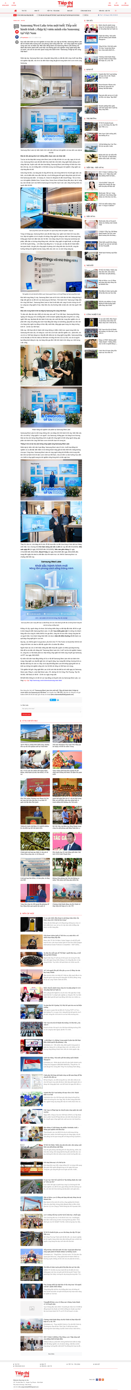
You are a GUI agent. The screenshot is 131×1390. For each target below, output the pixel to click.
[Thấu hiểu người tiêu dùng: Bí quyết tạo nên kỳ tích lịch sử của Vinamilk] (91, 245)
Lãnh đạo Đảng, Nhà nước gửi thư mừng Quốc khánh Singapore (61, 1059)
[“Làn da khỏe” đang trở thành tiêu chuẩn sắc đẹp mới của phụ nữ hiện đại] (91, 186)
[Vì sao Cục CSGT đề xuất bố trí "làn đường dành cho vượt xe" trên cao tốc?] (31, 1186)
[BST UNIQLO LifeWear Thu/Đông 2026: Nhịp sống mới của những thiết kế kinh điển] (31, 1343)
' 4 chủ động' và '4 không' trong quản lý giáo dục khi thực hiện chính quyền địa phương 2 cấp (62, 1041)
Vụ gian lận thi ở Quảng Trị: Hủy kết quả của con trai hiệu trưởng (63, 1006)
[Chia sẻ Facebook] (17, 37)
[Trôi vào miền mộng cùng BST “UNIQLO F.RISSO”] (91, 207)
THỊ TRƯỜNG (91, 119)
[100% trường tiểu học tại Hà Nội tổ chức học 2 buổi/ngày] (31, 1221)
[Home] (17, 32)
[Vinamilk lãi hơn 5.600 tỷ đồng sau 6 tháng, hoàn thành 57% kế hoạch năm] (31, 1308)
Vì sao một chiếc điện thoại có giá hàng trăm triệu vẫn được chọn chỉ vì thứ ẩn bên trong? (61, 919)
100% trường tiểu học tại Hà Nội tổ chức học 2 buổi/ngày (62, 1215)
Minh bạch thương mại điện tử (108, 253)
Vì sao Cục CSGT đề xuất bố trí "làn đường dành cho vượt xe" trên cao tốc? (62, 1181)
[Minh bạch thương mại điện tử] (91, 256)
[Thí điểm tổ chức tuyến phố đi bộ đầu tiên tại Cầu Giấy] (31, 1273)
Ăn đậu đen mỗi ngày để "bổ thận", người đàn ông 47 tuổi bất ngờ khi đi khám (21, 15)
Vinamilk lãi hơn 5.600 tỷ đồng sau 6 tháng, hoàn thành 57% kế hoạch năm (62, 1303)
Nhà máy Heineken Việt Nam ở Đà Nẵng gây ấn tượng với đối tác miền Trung (67, 745)
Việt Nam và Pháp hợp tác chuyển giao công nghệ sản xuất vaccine (63, 1111)
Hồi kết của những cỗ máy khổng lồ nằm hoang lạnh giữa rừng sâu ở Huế (107, 303)
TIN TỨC (89, 21)
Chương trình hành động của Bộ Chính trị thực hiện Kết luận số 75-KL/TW (66, 905)
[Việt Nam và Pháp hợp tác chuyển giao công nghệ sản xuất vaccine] (31, 1116)
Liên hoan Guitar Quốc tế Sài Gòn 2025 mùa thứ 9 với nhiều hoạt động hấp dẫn (61, 936)
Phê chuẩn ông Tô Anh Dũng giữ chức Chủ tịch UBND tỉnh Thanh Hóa (67, 853)
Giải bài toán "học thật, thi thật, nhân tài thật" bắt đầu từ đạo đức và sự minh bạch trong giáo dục (62, 1373)
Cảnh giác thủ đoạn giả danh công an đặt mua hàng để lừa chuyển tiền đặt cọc (63, 1076)
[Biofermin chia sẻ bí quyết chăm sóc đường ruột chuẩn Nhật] (91, 224)
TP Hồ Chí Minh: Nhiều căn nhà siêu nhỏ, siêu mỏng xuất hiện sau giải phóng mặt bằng (63, 1146)
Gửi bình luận (26, 714)
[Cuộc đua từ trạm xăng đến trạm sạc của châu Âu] (91, 354)
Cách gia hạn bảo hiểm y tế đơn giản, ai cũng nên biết (35, 879)
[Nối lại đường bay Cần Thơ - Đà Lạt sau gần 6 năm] (91, 147)
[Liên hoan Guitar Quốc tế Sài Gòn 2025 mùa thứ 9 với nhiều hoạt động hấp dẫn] (31, 942)
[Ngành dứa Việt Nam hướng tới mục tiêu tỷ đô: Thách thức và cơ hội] (31, 1099)
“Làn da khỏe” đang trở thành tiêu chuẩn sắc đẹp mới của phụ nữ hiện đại (107, 184)
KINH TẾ (89, 70)
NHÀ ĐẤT (89, 265)
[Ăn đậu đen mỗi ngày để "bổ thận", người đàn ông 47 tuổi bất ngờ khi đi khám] (31, 959)
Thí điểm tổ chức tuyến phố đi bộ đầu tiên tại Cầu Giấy (62, 1267)
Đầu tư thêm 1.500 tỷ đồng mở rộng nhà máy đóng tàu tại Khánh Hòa (62, 1198)
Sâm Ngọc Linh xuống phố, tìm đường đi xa (58, 1354)
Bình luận (16, 26)
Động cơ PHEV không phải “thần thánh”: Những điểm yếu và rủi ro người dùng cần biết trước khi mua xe (108, 342)
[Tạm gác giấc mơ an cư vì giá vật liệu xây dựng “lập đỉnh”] (91, 98)
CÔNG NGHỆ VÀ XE (93, 314)
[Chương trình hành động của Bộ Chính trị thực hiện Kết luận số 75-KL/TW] (31, 1326)
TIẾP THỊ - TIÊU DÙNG (95, 168)
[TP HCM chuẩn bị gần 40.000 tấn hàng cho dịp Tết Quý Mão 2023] (31, 1238)
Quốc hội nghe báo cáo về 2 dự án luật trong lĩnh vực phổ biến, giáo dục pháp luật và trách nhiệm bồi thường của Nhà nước (67, 800)
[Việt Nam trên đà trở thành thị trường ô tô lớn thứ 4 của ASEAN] (31, 1029)
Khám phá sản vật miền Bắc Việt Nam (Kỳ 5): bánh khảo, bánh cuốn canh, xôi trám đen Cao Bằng (108, 156)
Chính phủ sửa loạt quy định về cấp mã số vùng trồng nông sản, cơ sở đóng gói (34, 853)
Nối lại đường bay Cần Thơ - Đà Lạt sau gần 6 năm (108, 145)
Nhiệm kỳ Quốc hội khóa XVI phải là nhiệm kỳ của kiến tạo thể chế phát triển (34, 827)
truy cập (26, 680)
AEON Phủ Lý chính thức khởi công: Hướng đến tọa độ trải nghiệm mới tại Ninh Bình (34, 745)
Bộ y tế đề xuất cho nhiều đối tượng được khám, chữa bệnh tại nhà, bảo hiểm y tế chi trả (34, 772)
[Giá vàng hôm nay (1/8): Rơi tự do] (31, 1168)
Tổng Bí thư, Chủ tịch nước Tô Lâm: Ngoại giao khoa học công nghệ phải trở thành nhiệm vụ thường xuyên (62, 1251)
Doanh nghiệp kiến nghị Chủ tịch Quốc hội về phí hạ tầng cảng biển (108, 107)
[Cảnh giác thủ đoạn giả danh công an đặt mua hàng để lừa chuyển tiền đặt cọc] (31, 1081)
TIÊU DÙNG (90, 216)
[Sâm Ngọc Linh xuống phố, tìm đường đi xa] (31, 1360)
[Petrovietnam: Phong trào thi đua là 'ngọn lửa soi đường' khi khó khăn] (91, 88)
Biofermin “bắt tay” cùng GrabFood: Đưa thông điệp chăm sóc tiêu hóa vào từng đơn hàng (108, 195)
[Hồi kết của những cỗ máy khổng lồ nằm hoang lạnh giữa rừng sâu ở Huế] (91, 305)
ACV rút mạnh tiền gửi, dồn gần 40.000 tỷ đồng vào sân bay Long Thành (65, 15)
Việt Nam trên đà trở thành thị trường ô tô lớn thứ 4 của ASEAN (62, 1024)
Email (109, 5)
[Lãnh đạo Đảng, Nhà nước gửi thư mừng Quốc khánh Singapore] (31, 1064)
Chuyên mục (125, 5)
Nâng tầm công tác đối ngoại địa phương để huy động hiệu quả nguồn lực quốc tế (34, 905)
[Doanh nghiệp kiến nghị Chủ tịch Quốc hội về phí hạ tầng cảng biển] (91, 109)
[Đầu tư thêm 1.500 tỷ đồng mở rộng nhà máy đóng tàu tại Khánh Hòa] (31, 1203)
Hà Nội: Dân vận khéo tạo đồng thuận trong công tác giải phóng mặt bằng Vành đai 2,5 (67, 827)
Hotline (13, 5)
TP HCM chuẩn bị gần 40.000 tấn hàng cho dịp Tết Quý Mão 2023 (62, 1233)
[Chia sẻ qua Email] (17, 42)
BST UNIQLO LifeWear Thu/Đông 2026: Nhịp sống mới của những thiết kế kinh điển (62, 1338)
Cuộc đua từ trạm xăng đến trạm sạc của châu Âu (108, 351)
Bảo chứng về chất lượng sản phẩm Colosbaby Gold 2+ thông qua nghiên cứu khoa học (61, 1128)
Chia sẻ (53, 699)
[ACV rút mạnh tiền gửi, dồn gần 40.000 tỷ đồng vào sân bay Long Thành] (31, 976)
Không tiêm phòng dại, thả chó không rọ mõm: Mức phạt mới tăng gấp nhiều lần (66, 879)
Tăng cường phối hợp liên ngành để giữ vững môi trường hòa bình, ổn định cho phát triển (67, 772)
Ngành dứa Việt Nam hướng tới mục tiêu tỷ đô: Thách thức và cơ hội (61, 1093)
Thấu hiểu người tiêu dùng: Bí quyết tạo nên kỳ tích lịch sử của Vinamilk (108, 244)
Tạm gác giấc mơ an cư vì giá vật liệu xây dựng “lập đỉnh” (108, 96)
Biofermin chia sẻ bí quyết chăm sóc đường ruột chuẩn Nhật (108, 223)
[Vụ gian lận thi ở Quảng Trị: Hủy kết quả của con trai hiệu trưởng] (31, 1011)
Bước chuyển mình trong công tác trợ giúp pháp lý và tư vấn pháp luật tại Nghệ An (62, 989)
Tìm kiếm (116, 5)
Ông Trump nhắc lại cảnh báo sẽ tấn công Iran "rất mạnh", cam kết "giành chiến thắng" (63, 1285)
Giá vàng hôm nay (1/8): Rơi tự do (54, 1162)
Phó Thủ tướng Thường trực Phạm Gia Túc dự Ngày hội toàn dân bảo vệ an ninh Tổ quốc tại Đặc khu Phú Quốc (34, 800)
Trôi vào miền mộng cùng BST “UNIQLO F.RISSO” (107, 204)
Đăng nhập (5, 5)
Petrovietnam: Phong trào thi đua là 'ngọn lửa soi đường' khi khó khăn (107, 86)
